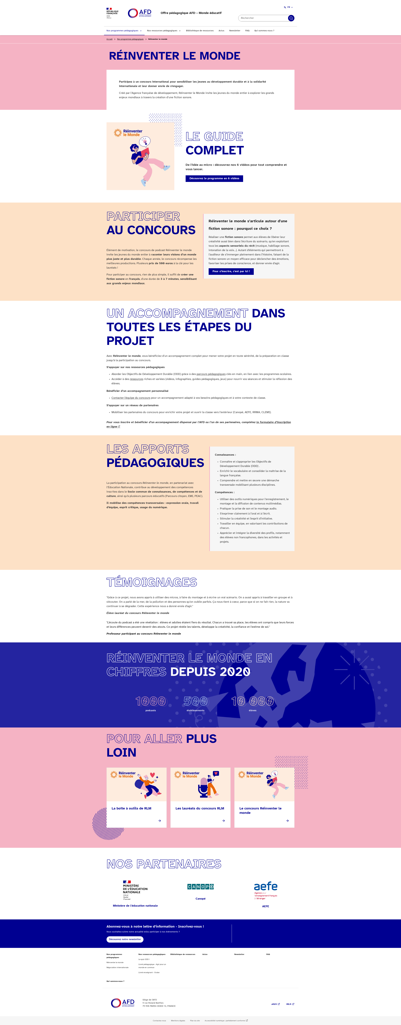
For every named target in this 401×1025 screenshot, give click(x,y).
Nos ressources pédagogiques (162, 31)
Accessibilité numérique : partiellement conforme (225, 1021)
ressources (136, 379)
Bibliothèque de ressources (200, 31)
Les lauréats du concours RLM (200, 808)
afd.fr (274, 1004)
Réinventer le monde (115, 962)
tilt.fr (288, 1004)
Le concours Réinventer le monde (260, 811)
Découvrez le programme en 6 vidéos (214, 178)
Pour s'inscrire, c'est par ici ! (231, 271)
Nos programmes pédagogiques (122, 31)
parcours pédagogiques (211, 374)
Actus (221, 31)
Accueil (109, 39)
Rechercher (291, 18)
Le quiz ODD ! (144, 959)
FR (288, 7)
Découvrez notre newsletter (125, 939)
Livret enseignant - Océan (149, 973)
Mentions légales (178, 1021)
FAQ (247, 31)
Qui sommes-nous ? (264, 31)
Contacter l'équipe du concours (131, 398)
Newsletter (234, 31)
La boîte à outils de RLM (131, 808)
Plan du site (195, 1021)
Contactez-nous (159, 1021)
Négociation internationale (117, 968)
